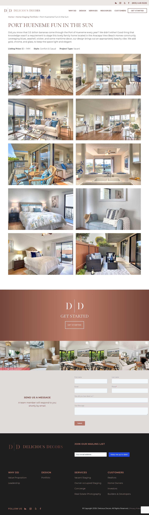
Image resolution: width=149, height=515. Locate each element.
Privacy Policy (135, 508)
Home (11, 17)
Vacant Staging (82, 477)
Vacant (77, 49)
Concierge (79, 488)
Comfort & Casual (48, 49)
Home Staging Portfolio (27, 17)
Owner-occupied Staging (87, 483)
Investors (112, 488)
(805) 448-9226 (139, 3)
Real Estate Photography (87, 494)
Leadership (14, 483)
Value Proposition (17, 477)
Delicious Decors (22, 10)
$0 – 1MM (26, 49)
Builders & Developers (119, 494)
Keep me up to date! (119, 454)
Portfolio (45, 477)
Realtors (112, 477)
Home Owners (115, 483)
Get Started (74, 325)
